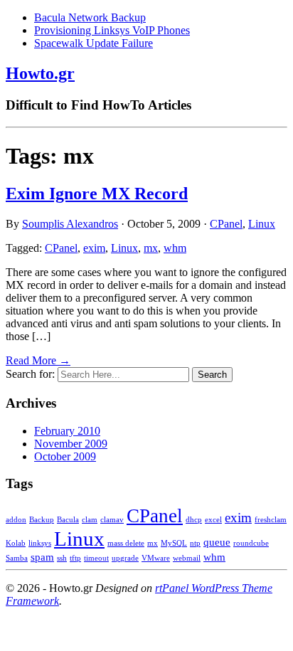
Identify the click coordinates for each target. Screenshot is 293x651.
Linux (261, 224)
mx (151, 248)
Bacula (68, 520)
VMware (156, 558)
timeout (96, 558)
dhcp (194, 520)
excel (213, 520)
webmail (187, 558)
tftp (75, 558)
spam (42, 557)
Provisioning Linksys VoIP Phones (112, 30)
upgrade (125, 558)
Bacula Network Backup (90, 17)
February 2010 (67, 431)
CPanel (226, 224)
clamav (112, 520)
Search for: (30, 374)
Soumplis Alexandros (70, 224)
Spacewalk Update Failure (93, 43)
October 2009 (65, 456)
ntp (195, 543)
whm (175, 248)
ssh (62, 558)
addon (16, 520)
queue (216, 542)
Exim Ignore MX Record (97, 193)
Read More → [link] (38, 360)
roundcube (251, 543)
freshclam (271, 520)
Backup (41, 520)
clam (89, 520)
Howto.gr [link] (40, 73)
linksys (39, 543)
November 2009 (70, 444)
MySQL (174, 543)
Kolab (16, 543)
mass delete (125, 543)
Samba (17, 558)
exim (94, 248)
